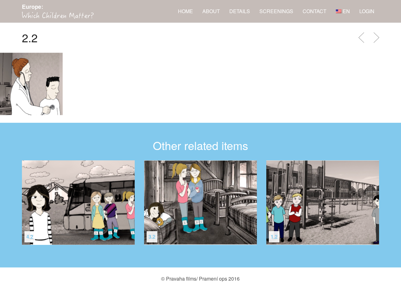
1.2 (274, 236)
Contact (314, 11)
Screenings (276, 11)
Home (185, 11)
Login (366, 11)
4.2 (29, 236)
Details (239, 11)
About (211, 11)
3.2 (151, 236)
